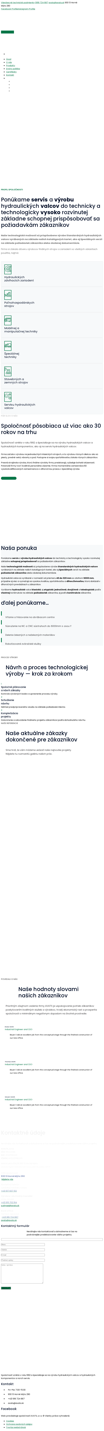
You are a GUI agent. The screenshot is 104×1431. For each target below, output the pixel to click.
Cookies (10, 1421)
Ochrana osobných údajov (19, 1424)
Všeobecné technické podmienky (18, 2)
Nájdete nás (7, 1179)
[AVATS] (20, 28)
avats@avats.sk (56, 2)
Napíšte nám (7, 32)
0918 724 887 (41, 2)
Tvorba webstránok (16, 1427)
